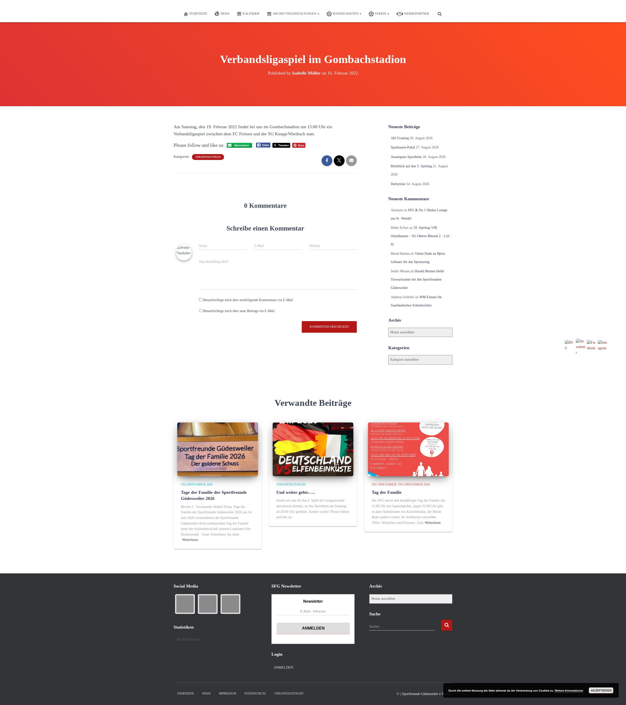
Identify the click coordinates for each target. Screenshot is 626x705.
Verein (381, 13)
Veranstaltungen (208, 157)
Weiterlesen (190, 540)
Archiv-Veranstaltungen (295, 13)
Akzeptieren (601, 690)
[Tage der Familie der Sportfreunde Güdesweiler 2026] (217, 449)
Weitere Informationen (569, 690)
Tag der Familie (384, 484)
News (225, 13)
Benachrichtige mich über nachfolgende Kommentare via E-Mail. (248, 300)
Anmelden (283, 667)
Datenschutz (255, 693)
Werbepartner (416, 13)
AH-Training (400, 138)
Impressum (227, 693)
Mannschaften (346, 13)
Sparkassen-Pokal (403, 147)
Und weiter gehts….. (295, 492)
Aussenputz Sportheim (406, 157)
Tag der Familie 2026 (196, 484)
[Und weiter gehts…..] (313, 449)
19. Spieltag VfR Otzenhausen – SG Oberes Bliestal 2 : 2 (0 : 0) (421, 236)
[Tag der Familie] (408, 449)
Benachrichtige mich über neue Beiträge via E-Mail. (239, 311)
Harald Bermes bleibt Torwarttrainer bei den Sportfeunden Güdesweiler (417, 279)
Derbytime (398, 184)
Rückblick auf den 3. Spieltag (411, 166)
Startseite (198, 13)
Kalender (251, 13)
